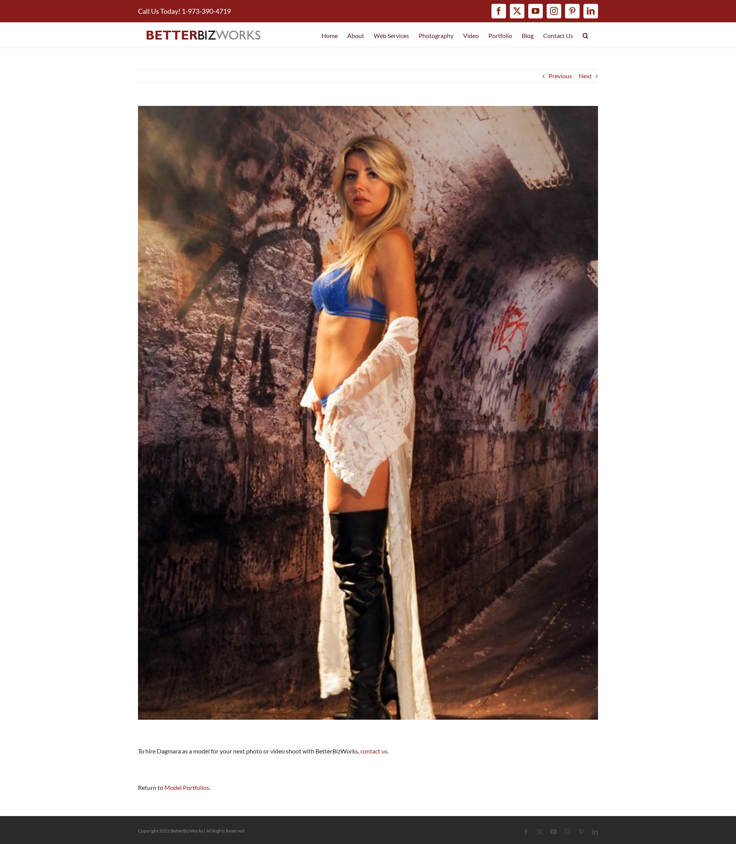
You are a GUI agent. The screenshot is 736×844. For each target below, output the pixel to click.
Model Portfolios (186, 787)
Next (585, 75)
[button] (585, 35)
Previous (560, 75)
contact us (374, 751)
